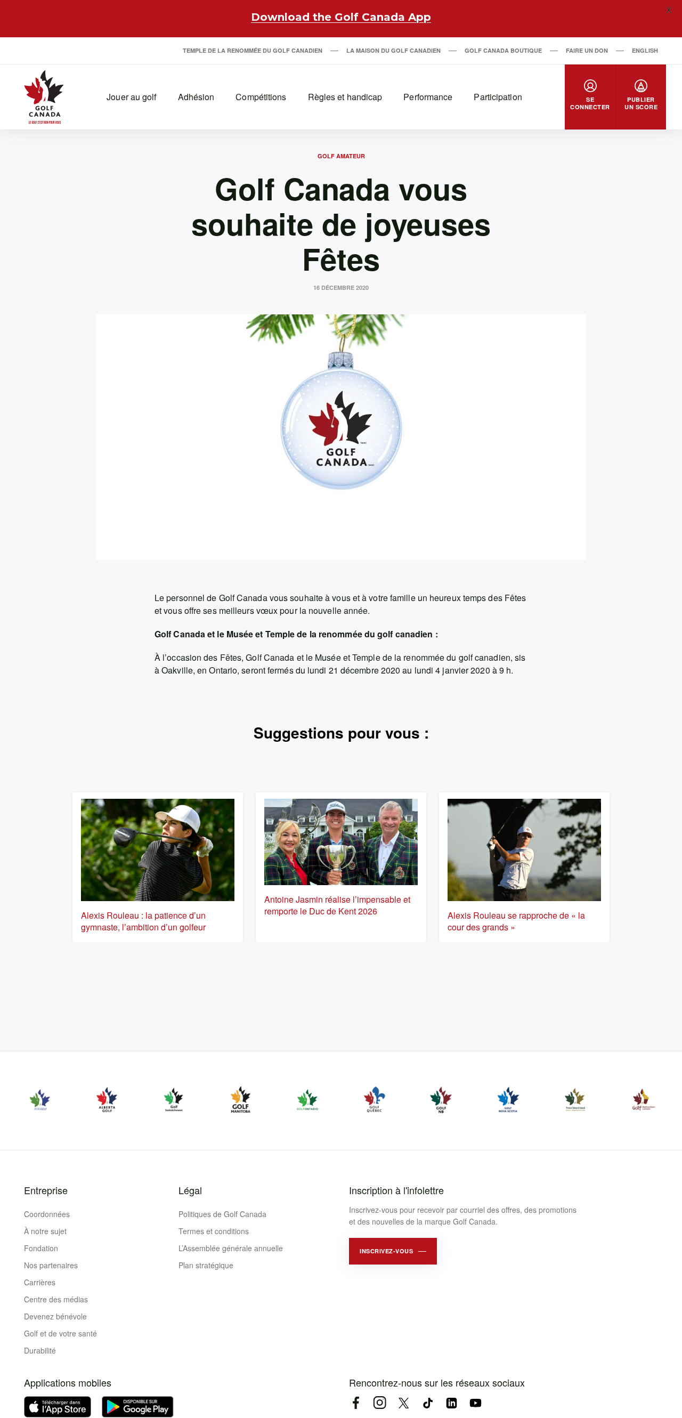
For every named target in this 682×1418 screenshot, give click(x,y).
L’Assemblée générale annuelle (230, 1248)
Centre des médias (56, 1299)
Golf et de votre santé (60, 1333)
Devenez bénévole (55, 1316)
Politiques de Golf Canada (222, 1214)
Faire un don (587, 50)
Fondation (41, 1248)
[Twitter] (403, 1402)
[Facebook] (355, 1402)
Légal (190, 1190)
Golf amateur (341, 156)
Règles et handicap (345, 97)
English (645, 50)
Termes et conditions (213, 1231)
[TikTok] (427, 1402)
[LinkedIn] (451, 1402)
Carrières (39, 1282)
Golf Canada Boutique (503, 50)
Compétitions (261, 97)
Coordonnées (47, 1214)
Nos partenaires (51, 1265)
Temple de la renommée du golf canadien (252, 50)
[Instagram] (379, 1402)
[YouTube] (475, 1402)
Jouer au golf (131, 97)
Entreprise (46, 1190)
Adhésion (196, 97)
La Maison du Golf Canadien (393, 50)
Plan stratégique (205, 1265)
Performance (427, 97)
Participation (498, 97)
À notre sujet (45, 1231)
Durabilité (40, 1350)
